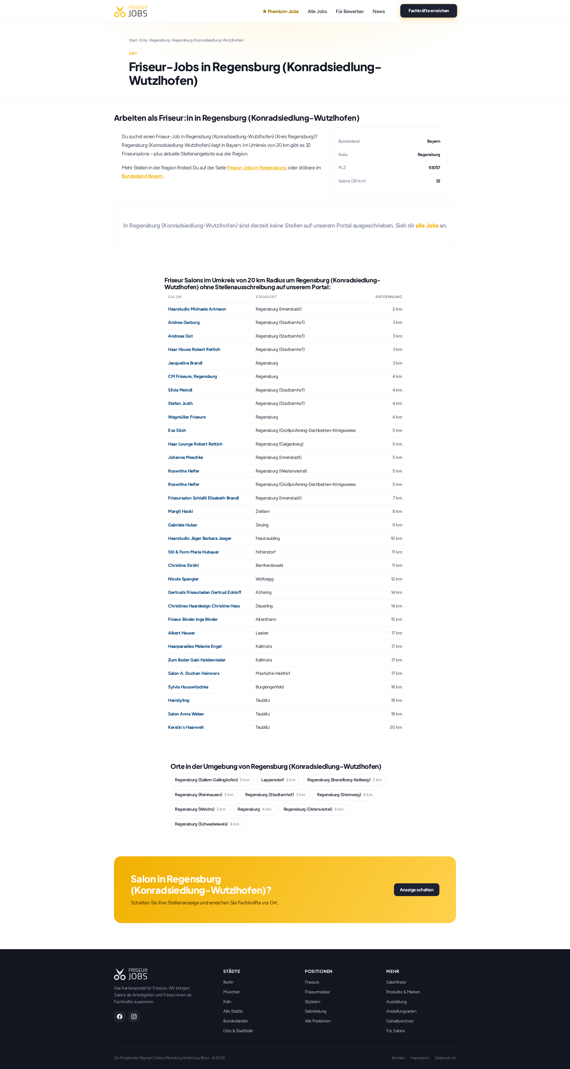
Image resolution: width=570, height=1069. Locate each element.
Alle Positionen (318, 1021)
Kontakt (398, 1057)
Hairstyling (178, 700)
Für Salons (395, 1030)
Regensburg (159, 40)
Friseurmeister (317, 992)
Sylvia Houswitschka (188, 687)
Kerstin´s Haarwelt (186, 727)
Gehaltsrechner (400, 1021)
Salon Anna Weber (186, 714)
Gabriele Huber (182, 525)
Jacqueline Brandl (185, 363)
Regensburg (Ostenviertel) (314, 809)
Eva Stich (177, 430)
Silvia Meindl (180, 390)
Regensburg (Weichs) (200, 809)
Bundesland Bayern (142, 176)
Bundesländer (235, 1021)
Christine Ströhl (183, 565)
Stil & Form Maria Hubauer (193, 552)
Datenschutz (445, 1057)
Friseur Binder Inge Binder (193, 619)
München (231, 992)
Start (133, 40)
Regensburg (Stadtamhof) (275, 794)
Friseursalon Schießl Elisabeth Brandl (203, 498)
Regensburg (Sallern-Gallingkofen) (212, 779)
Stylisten (312, 1001)
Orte (143, 40)
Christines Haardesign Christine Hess (204, 606)
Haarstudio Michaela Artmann (197, 309)
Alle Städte (233, 1011)
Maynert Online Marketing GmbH (166, 1057)
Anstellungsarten (401, 1011)
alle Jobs (427, 225)
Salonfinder (396, 982)
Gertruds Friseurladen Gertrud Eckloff (204, 592)
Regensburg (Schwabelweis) (207, 824)
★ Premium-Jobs (280, 11)
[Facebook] (119, 1016)
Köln (227, 1001)
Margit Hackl (180, 511)
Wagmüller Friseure (186, 417)
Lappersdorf (278, 779)
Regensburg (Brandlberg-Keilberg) (344, 779)
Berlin (228, 982)
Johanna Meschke (185, 457)
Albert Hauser (181, 633)
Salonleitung (316, 1011)
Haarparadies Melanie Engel (194, 646)
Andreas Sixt (180, 336)
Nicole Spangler (183, 579)
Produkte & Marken (403, 992)
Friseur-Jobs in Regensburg (256, 168)
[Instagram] (134, 1016)
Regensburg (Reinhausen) (204, 794)
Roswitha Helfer (184, 471)
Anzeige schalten (416, 889)
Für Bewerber (350, 11)
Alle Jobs (317, 11)
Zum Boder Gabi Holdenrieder (197, 660)
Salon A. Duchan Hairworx (193, 673)
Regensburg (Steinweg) (344, 794)
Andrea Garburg (184, 322)
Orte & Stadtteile (238, 1030)
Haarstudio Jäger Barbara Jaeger (200, 538)
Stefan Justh (180, 403)
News (379, 11)
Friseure (312, 982)
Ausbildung (396, 1001)
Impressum (420, 1057)
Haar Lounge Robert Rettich (195, 444)
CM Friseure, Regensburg (192, 376)
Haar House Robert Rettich (194, 349)
